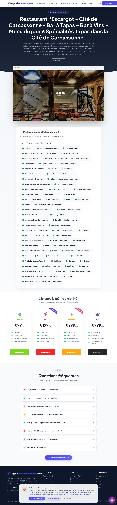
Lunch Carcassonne (49, 164)
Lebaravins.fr (80, 240)
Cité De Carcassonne (81, 158)
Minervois (71, 261)
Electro (27, 256)
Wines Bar (61, 271)
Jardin (55, 276)
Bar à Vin (28, 235)
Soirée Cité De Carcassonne (35, 251)
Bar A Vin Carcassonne (84, 189)
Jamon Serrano (53, 199)
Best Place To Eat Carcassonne (62, 169)
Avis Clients (54, 3)
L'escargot (29, 148)
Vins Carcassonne (31, 158)
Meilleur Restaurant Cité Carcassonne (38, 210)
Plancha (28, 205)
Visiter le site (57, 60)
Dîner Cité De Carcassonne (61, 225)
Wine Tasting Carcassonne (66, 184)
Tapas (47, 246)
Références (66, 3)
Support (84, 3)
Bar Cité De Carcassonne (34, 240)
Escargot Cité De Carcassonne (64, 215)
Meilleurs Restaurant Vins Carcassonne (64, 179)
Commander (19, 352)
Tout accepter (38, 498)
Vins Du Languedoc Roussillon (36, 261)
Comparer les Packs (49, 482)
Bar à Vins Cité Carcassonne (69, 210)
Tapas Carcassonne (70, 153)
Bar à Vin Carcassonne (33, 199)
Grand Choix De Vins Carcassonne (37, 184)
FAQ (76, 3)
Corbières (57, 261)
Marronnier (68, 276)
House (54, 251)
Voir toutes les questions (58, 457)
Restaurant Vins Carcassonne (56, 158)
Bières (68, 199)
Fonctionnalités (48, 476)
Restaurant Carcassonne (49, 148)
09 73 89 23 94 (95, 3)
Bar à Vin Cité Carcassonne (34, 189)
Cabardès (86, 261)
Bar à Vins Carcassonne (33, 153)
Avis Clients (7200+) (76, 476)
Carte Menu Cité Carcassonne (66, 220)
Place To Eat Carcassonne (34, 169)
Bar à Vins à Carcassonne (59, 240)
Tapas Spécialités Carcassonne (49, 205)
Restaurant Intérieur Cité (34, 179)
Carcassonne (30, 164)
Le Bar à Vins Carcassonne (64, 230)
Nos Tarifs (46, 479)
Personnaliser (54, 498)
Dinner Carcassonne (70, 164)
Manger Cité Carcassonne (34, 225)
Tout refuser (67, 498)
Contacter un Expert (76, 482)
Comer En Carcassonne (33, 174)
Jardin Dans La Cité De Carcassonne (38, 271)
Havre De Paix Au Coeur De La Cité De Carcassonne (43, 281)
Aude (39, 256)
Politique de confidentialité (77, 492)
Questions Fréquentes (77, 479)
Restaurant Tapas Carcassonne (36, 220)
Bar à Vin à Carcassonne (82, 256)
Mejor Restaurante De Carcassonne (62, 174)
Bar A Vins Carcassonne (60, 189)
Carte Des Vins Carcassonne (35, 215)
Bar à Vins (52, 153)
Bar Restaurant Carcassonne (35, 276)
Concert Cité (69, 251)
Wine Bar (85, 266)
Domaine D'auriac (31, 266)
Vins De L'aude (83, 199)
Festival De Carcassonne (66, 246)
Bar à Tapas (70, 194)
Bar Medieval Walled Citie (81, 271)
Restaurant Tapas (71, 148)
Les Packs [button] (41, 3)
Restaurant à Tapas (52, 194)
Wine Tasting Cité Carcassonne (36, 230)
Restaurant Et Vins (31, 194)
